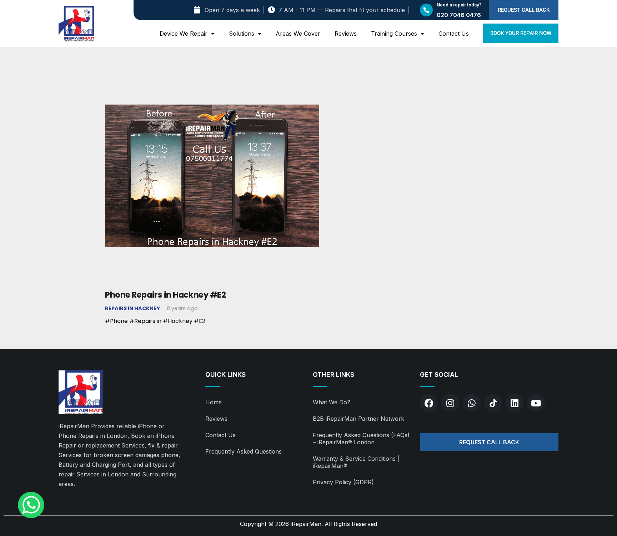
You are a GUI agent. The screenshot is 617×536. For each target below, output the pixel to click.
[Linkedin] (514, 403)
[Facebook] (429, 403)
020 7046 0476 (459, 15)
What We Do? (331, 402)
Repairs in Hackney (132, 308)
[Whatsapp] (472, 403)
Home (213, 402)
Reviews (346, 33)
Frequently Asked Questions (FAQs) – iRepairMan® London (361, 438)
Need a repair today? (459, 4)
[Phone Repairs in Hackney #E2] (212, 74)
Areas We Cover (298, 33)
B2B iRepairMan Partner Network (358, 418)
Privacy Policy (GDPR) (343, 482)
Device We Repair (183, 33)
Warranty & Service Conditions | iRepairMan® (356, 462)
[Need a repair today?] (426, 10)
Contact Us (453, 33)
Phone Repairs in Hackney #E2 (165, 294)
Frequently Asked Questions (243, 451)
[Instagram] (450, 403)
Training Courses (394, 33)
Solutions (241, 33)
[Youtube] (536, 403)
